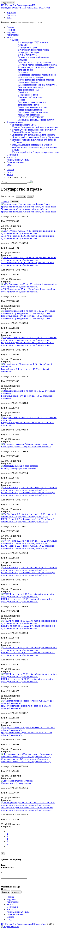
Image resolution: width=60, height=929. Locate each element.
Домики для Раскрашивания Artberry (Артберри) (35, 137)
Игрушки (11, 899)
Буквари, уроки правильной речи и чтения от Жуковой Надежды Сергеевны (34, 131)
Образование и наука (28, 95)
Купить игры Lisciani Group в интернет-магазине (35, 152)
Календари (23, 72)
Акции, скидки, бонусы (18, 912)
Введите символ (9, 22)
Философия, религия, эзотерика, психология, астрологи (33, 113)
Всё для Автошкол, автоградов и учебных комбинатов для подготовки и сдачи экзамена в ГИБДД (34, 147)
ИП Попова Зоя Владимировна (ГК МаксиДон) (25, 6)
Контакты (11, 909)
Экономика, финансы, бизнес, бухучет (36, 120)
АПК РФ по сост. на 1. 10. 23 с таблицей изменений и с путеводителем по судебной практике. (27, 237)
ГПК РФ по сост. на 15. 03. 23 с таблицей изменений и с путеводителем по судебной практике (28, 627)
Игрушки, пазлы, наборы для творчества (37, 65)
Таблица (5, 201)
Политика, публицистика (30, 97)
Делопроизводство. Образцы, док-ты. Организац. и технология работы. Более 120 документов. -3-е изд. (26, 760)
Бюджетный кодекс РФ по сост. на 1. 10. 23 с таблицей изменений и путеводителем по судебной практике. (27, 317)
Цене (30, 196)
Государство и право (27, 47)
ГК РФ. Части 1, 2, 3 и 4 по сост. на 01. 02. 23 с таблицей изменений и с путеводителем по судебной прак (28, 493)
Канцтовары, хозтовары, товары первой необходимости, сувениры (37, 76)
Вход (9, 919)
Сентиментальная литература (32, 102)
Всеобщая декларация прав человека (18, 468)
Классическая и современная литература (37, 85)
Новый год (23, 92)
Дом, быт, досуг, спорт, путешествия (35, 62)
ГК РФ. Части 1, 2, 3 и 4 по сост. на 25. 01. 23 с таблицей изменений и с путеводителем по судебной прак (28, 573)
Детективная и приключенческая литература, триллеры (33, 51)
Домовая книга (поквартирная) (16, 783)
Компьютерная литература (30, 87)
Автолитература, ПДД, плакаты (33, 42)
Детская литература (27, 55)
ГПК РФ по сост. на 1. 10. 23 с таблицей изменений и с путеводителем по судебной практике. (27, 600)
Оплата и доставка (15, 914)
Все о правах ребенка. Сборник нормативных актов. (26, 446)
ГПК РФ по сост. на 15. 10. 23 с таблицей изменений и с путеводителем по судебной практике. (28, 653)
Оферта (10, 917)
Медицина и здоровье (28, 90)
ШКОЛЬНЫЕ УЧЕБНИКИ (31, 117)
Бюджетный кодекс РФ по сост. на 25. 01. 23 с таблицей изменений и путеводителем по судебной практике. (27, 343)
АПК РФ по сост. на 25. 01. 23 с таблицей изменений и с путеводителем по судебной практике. (28, 290)
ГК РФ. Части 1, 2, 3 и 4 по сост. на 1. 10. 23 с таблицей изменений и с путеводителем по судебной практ (27, 520)
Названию (21, 196)
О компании (12, 907)
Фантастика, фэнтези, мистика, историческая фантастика (33, 108)
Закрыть (5, 892)
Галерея (14, 202)
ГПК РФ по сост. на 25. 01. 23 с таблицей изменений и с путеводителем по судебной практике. (28, 680)
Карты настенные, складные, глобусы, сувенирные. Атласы (36, 81)
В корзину (16, 892)
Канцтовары (13, 902)
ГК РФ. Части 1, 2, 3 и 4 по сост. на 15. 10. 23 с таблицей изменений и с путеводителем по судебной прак (28, 547)
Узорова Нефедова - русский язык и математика (35, 127)
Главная (10, 897)
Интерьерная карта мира (24, 125)
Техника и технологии (28, 105)
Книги (15, 40)
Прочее (21, 100)
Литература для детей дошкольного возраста (33, 135)
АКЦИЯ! (22, 45)
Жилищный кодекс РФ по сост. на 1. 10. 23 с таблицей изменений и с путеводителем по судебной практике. (27, 808)
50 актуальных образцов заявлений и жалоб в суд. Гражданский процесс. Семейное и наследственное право (28, 210)
